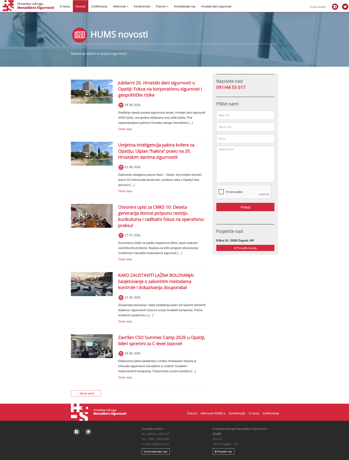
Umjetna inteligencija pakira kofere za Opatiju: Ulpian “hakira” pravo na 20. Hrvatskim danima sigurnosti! (156, 151)
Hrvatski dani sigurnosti (216, 6)
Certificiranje (99, 6)
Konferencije (142, 6)
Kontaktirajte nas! (157, 451)
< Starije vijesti (86, 393)
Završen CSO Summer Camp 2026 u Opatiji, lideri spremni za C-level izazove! (161, 340)
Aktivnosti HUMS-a (213, 413)
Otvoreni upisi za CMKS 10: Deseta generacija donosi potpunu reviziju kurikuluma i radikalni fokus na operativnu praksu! (161, 216)
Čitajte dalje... (126, 129)
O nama (65, 6)
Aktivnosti (119, 6)
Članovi (161, 6)
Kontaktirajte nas (185, 6)
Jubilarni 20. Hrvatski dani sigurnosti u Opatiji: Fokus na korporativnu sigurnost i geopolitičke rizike (160, 89)
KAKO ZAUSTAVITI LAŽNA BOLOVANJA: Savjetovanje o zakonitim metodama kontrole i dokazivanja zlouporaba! (156, 281)
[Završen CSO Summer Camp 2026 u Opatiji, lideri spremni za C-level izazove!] (92, 346)
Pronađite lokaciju (246, 248)
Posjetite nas (224, 451)
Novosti (80, 6)
